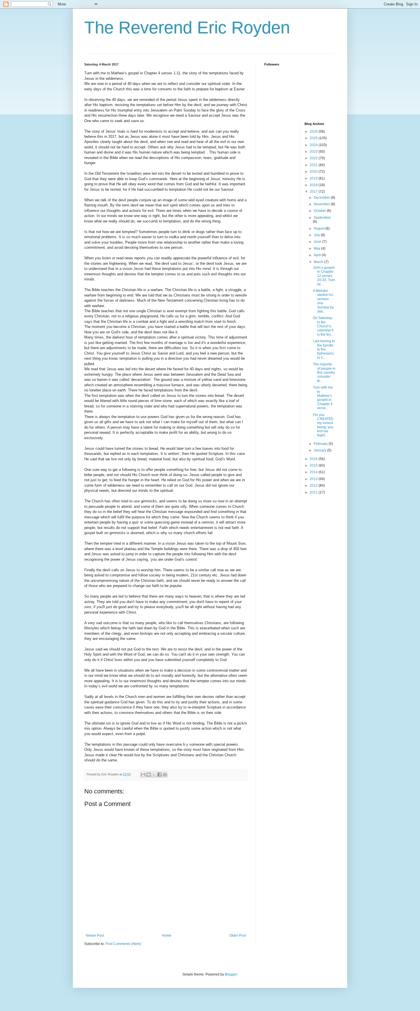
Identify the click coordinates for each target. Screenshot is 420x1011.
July (317, 235)
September (322, 218)
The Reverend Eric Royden (187, 27)
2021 (314, 165)
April (318, 255)
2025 (314, 138)
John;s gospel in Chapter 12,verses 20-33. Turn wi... (324, 276)
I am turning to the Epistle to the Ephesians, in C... (324, 349)
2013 (314, 479)
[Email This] (143, 774)
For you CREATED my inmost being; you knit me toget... (323, 425)
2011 (314, 492)
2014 (314, 472)
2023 (314, 152)
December (322, 198)
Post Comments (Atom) (123, 944)
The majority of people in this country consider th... (324, 372)
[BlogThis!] (148, 774)
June (318, 242)
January (320, 450)
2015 (314, 465)
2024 (314, 145)
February (321, 444)
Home (166, 936)
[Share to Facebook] (159, 774)
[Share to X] (154, 774)
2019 (314, 178)
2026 (314, 132)
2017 (314, 192)
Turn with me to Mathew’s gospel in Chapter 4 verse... (323, 397)
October (320, 211)
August (319, 228)
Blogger (231, 974)
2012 (314, 485)
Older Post (237, 936)
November (322, 204)
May (317, 248)
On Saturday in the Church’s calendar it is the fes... (323, 326)
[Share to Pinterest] (165, 774)
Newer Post (95, 936)
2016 (314, 459)
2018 (314, 185)
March (319, 262)
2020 (314, 172)
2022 (314, 158)
